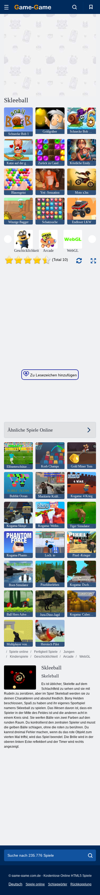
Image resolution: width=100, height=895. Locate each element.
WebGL (84, 656)
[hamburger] (6, 7)
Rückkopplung (80, 884)
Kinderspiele (18, 656)
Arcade (68, 656)
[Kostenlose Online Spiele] (32, 7)
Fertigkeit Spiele (45, 652)
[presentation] (8, 239)
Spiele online (18, 652)
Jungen (68, 652)
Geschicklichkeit (45, 656)
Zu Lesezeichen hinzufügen (53, 375)
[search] (90, 855)
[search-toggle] (74, 7)
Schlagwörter (57, 884)
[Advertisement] (49, 54)
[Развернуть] (93, 260)
